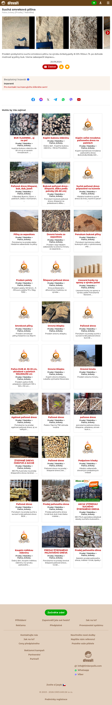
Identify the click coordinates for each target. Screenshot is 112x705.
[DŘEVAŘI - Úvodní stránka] (10, 3)
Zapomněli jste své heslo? (56, 620)
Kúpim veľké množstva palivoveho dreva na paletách (87, 140)
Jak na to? (91, 620)
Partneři (34, 659)
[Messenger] (41, 99)
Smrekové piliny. (24, 326)
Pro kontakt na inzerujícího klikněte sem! (25, 87)
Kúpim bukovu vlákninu (56, 138)
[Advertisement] (56, 586)
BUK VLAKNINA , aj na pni (24, 139)
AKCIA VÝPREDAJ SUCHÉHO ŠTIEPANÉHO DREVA (88, 506)
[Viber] (71, 99)
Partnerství (34, 654)
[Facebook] (33, 99)
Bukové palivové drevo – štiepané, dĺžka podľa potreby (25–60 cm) (56, 188)
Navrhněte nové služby (83, 635)
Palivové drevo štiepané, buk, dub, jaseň (24, 187)
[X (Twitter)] (48, 99)
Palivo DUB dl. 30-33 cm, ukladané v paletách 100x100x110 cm (24, 371)
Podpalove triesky (88, 460)
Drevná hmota (88, 369)
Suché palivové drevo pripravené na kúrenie (88, 187)
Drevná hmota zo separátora (56, 235)
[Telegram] (55, 99)
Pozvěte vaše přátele (83, 643)
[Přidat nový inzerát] (94, 3)
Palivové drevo (88, 326)
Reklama (21, 625)
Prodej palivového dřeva (88, 550)
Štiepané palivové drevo (56, 280)
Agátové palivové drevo (24, 417)
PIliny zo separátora (24, 234)
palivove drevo (88, 417)
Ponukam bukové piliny (88, 234)
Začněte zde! (56, 612)
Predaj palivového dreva (56, 504)
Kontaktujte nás (29, 635)
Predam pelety (24, 280)
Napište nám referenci (83, 639)
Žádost (52, 67)
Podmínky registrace (56, 699)
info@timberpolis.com (90, 666)
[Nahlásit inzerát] (61, 67)
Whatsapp (83, 670)
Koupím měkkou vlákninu (24, 551)
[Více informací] (28, 79)
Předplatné (56, 625)
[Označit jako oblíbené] (67, 67)
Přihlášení (20, 620)
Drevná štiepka (56, 326)
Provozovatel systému (91, 625)
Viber (80, 674)
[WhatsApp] (63, 99)
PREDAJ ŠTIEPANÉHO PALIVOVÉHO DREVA (56, 551)
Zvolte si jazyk (54, 685)
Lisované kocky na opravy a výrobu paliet (88, 281)
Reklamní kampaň (34, 650)
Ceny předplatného (29, 643)
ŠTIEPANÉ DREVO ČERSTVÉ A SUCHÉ (24, 461)
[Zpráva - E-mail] (79, 99)
